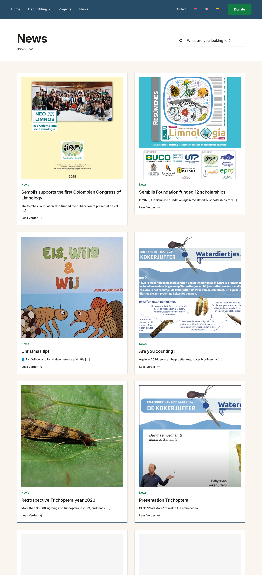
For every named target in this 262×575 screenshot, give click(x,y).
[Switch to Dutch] (195, 9)
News (25, 184)
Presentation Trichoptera (163, 500)
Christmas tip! (35, 351)
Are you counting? (157, 351)
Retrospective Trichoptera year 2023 (58, 500)
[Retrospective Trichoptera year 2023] (72, 436)
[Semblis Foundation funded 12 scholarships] (190, 128)
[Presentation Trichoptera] (190, 436)
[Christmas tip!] (72, 287)
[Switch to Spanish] (217, 9)
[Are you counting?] (190, 287)
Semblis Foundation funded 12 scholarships (182, 192)
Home (20, 48)
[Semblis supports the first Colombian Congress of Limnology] (72, 128)
